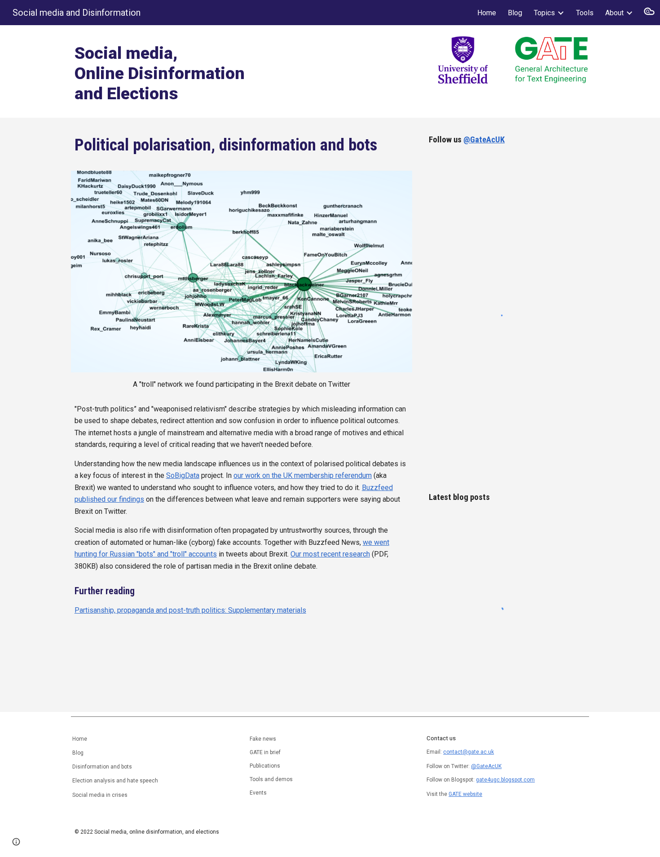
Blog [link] (515, 13)
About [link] (614, 13)
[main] (197, 71)
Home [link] (486, 13)
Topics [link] (544, 13)
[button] (649, 12)
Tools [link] (585, 13)
